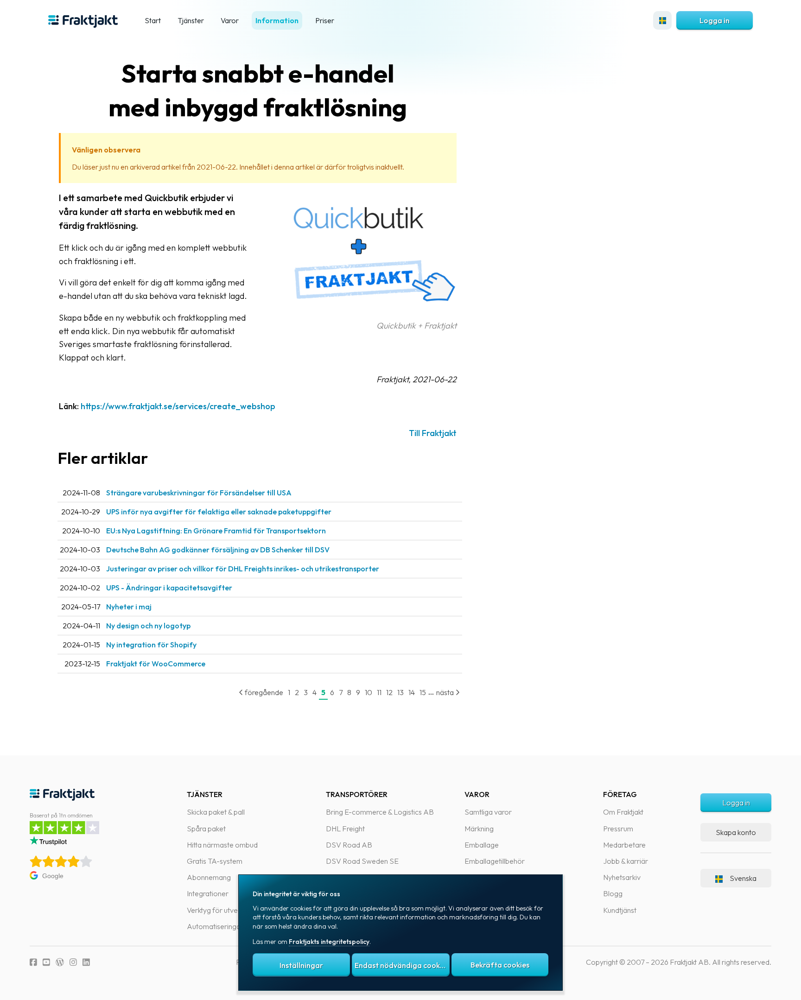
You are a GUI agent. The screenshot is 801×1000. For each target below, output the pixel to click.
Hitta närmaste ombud (222, 844)
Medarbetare (624, 844)
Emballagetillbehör (494, 861)
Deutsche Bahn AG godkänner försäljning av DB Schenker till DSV (218, 549)
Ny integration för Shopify (151, 644)
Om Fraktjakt (623, 811)
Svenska (743, 878)
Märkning (479, 828)
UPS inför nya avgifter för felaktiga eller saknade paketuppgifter (218, 511)
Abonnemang (209, 877)
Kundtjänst (619, 910)
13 (400, 692)
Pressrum (618, 828)
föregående (263, 692)
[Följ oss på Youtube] (46, 962)
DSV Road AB (349, 844)
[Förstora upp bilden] (364, 312)
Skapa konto (736, 832)
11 (379, 692)
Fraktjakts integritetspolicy (329, 941)
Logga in (714, 20)
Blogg (613, 893)
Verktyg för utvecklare (222, 910)
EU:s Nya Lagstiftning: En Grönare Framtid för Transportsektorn (216, 530)
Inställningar (301, 965)
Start (153, 20)
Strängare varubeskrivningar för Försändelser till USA (199, 492)
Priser (324, 20)
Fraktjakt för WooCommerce (155, 663)
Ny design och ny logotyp (148, 625)
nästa (445, 692)
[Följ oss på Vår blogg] (60, 962)
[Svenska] (662, 20)
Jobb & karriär (625, 861)
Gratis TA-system (214, 861)
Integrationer (208, 893)
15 (423, 692)
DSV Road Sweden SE (362, 861)
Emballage (481, 844)
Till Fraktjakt (433, 433)
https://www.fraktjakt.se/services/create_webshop (178, 406)
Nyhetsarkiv (622, 877)
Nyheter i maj (129, 606)
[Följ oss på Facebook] (33, 962)
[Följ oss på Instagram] (73, 962)
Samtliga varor (488, 811)
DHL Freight (345, 828)
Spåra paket (206, 828)
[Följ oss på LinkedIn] (86, 962)
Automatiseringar (215, 926)
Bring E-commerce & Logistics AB (380, 811)
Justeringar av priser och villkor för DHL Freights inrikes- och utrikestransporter (242, 568)
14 (411, 692)
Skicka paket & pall (216, 811)
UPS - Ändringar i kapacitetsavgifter (169, 587)
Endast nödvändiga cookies (402, 965)
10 (368, 692)
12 (389, 692)
